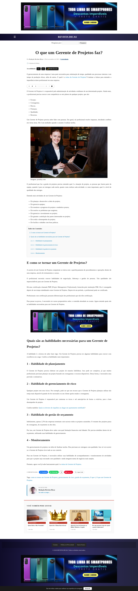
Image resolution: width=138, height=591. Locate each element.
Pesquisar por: (56, 43)
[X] (61, 472)
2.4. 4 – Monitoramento (38, 253)
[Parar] (51, 86)
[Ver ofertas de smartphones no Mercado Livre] (69, 16)
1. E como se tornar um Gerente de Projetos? (42, 232)
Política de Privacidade (67, 545)
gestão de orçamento (82, 477)
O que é (92, 477)
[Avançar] (35, 86)
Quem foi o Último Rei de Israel (57, 525)
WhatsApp (54, 472)
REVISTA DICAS (67, 37)
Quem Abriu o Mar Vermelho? (36, 525)
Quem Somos (81, 545)
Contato (55, 545)
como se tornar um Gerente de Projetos (44, 477)
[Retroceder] (29, 86)
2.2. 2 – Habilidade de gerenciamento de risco (44, 245)
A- (43, 69)
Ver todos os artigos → (45, 492)
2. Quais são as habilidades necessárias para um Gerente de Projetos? (49, 237)
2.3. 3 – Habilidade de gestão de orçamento (43, 249)
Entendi (87, 588)
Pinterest (69, 472)
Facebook (44, 472)
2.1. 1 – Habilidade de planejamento (41, 241)
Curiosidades (64, 59)
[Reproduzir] (32, 86)
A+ (39, 69)
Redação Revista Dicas (47, 490)
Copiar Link (80, 472)
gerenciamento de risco (66, 477)
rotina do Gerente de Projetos (75, 77)
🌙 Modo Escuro (52, 68)
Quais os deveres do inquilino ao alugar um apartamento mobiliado (62, 408)
